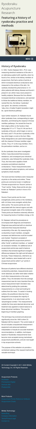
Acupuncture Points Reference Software (16, 399)
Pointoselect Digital (8, 382)
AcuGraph (5, 379)
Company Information (9, 416)
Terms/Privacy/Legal (9, 418)
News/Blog (5, 413)
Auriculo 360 (6, 384)
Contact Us (5, 421)
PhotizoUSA (6, 387)
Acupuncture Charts (9, 401)
